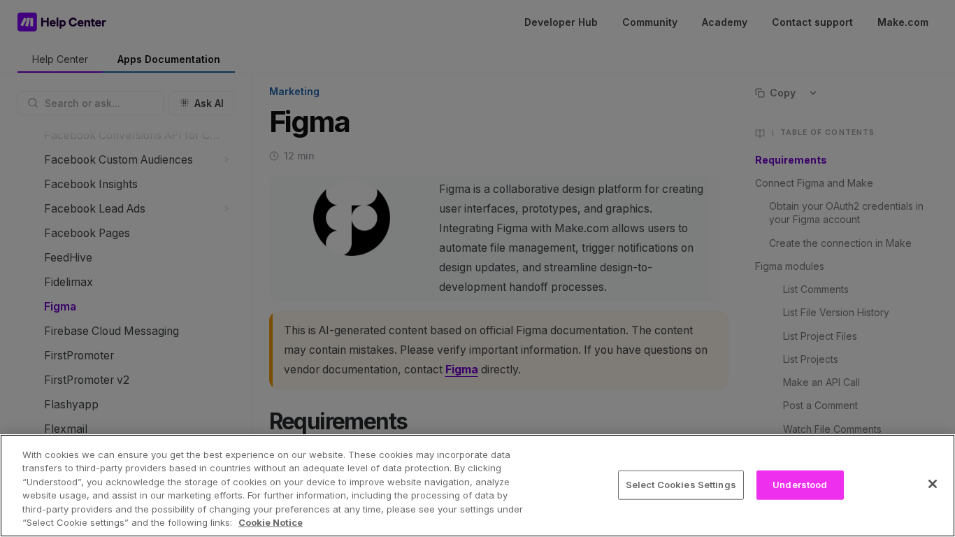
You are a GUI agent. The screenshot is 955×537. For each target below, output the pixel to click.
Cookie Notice (270, 522)
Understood (800, 484)
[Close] (932, 483)
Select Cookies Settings (681, 484)
